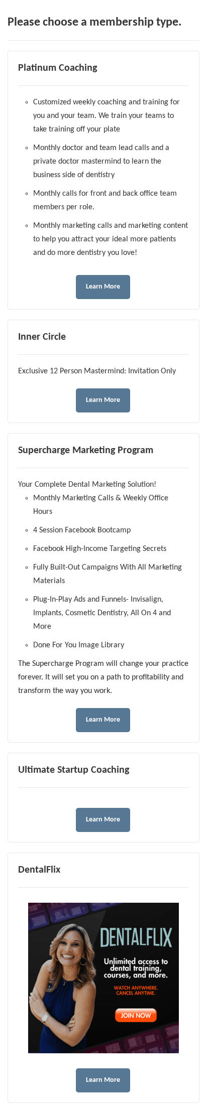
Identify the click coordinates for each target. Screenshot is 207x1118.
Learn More (103, 287)
